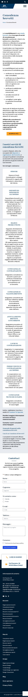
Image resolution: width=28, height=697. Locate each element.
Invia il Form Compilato (10, 547)
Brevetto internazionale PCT (11, 612)
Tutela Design (6, 668)
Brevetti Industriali (8, 628)
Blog (4, 677)
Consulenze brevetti (8, 607)
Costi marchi (6, 654)
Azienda (7, 499)
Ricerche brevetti (8, 614)
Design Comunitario (8, 672)
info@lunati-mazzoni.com (12, 585)
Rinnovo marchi (7, 643)
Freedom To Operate (16, 412)
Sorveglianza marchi (8, 650)
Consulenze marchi (8, 638)
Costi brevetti (7, 625)
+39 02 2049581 (10, 584)
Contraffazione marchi (9, 652)
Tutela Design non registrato (11, 670)
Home (4, 22)
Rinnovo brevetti (7, 618)
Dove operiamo (8, 681)
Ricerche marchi (7, 645)
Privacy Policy (7, 685)
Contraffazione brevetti (9, 623)
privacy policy (19, 543)
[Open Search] (24, 1)
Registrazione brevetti (9, 605)
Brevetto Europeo (8, 609)
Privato (7, 501)
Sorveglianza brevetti (9, 621)
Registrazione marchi (9, 641)
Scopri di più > (14, 133)
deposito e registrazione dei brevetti (11, 154)
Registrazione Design (9, 663)
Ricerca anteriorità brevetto (11, 616)
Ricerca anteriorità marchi (10, 648)
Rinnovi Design (7, 665)
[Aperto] (24, 6)
